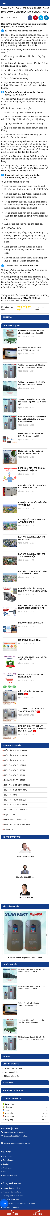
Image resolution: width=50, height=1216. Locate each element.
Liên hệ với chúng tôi (11, 1207)
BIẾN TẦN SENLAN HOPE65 (15, 765)
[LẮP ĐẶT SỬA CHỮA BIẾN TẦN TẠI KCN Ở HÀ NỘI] (10, 560)
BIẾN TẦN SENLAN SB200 (14, 770)
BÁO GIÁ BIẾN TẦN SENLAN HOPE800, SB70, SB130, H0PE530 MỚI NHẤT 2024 (32, 728)
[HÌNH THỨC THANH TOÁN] (10, 646)
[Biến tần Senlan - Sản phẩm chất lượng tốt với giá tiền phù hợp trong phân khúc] (10, 422)
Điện (4, 1172)
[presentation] (4, 935)
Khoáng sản (7, 1168)
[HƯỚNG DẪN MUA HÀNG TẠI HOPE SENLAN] (10, 680)
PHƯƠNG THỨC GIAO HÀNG (31, 623)
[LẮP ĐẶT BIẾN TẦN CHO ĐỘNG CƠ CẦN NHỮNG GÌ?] (10, 491)
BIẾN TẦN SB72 (10, 795)
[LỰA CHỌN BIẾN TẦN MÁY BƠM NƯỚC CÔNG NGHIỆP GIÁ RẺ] (10, 611)
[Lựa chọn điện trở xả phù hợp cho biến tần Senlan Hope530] (10, 1026)
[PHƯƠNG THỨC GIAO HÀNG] (10, 629)
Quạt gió (6, 1164)
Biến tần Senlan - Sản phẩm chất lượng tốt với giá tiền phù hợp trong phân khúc (32, 418)
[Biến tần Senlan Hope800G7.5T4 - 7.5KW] (25, 932)
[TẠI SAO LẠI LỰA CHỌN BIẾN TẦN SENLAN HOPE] (10, 715)
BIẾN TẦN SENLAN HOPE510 (15, 805)
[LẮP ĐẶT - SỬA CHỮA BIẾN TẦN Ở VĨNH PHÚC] (10, 508)
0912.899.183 (19, 1132)
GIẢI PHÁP (8, 829)
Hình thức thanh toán (11, 1200)
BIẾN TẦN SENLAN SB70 (14, 760)
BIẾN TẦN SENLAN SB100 (14, 775)
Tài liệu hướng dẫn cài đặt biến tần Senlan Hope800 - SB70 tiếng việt (32, 401)
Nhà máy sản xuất (10, 1175)
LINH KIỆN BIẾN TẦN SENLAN (16, 810)
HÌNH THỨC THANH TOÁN (29, 640)
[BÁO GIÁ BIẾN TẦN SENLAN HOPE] (10, 697)
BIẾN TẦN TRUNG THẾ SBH (15, 800)
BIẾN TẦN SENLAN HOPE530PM (17, 825)
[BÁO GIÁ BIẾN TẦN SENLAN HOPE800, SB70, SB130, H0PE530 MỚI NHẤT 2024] (10, 732)
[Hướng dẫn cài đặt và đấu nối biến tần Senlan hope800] (10, 440)
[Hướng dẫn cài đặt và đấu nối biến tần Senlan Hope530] (10, 457)
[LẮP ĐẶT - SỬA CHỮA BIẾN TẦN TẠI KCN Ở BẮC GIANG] (10, 577)
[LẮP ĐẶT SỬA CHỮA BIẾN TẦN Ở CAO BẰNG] (10, 543)
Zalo (4, 1203)
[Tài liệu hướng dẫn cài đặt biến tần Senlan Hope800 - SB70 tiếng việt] (10, 1043)
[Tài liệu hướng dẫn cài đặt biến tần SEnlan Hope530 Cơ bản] (10, 975)
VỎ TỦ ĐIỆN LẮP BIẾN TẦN (15, 820)
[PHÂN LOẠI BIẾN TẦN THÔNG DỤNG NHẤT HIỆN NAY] (10, 474)
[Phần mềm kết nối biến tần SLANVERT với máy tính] (10, 1009)
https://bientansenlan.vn (20, 1143)
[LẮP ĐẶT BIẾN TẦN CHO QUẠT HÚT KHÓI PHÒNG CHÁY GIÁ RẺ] (10, 594)
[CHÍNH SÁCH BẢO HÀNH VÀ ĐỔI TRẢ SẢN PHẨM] (10, 663)
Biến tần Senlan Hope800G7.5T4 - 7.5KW (25, 958)
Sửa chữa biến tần (11, 1072)
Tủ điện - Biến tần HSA (13, 1068)
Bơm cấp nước (8, 1160)
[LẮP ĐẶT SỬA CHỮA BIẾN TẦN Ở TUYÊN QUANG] (10, 526)
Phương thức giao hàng (12, 1192)
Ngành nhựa (7, 1156)
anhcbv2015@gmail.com (18, 1136)
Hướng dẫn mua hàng (11, 1188)
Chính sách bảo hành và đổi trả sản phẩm (19, 1203)
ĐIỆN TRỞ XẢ (9, 815)
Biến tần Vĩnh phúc (11, 1076)
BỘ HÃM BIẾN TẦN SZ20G (14, 780)
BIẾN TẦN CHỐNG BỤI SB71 (15, 790)
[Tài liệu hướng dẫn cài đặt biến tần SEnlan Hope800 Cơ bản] (10, 992)
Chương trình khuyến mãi (13, 1196)
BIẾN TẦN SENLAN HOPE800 (15, 750)
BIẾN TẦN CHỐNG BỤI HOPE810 (17, 785)
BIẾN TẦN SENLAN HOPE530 (15, 755)
